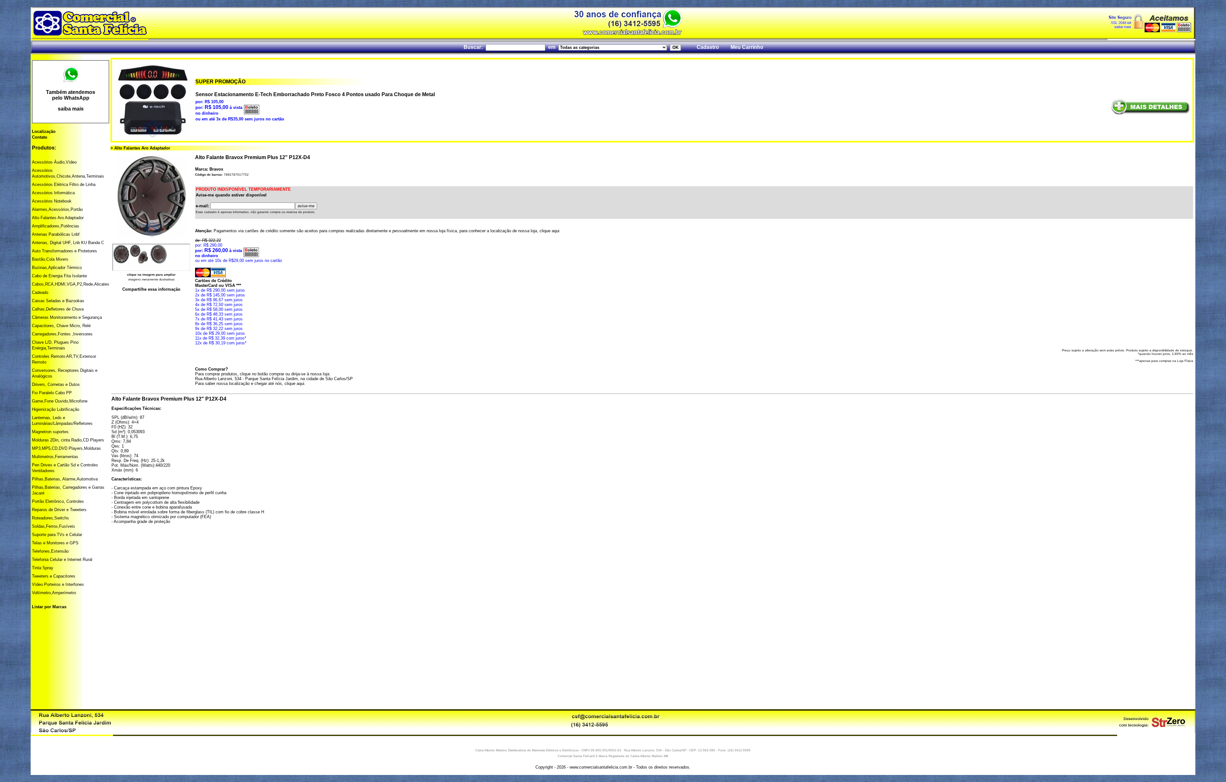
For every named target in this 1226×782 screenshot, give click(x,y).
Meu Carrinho (746, 47)
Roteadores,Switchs (50, 518)
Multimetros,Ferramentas (55, 456)
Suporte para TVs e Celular (57, 534)
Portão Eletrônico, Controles (58, 501)
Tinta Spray (42, 567)
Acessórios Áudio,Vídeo (54, 162)
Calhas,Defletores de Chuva (58, 309)
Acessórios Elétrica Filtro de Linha (63, 184)
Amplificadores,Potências (55, 226)
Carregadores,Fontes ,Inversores (62, 334)
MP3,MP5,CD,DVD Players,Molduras (66, 448)
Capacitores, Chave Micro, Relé (61, 325)
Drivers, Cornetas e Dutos (56, 384)
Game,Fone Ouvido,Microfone (59, 401)
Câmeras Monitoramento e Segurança (67, 317)
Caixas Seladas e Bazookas (58, 300)
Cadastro (708, 47)
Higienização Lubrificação (55, 409)
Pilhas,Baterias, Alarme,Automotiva (65, 479)
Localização (44, 131)
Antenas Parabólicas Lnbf (55, 234)
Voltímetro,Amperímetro (54, 592)
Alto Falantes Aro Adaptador (58, 217)
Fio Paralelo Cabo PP (52, 392)
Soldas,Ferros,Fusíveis (53, 526)
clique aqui (549, 230)
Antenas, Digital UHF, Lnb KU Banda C (68, 242)
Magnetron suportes (50, 431)
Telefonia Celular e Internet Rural (62, 559)
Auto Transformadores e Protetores (64, 251)
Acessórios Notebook (52, 201)
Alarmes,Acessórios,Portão (57, 209)
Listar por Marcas (49, 606)
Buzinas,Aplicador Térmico (57, 267)
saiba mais (71, 108)
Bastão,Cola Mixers (50, 259)
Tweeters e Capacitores (53, 576)
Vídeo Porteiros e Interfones (58, 584)
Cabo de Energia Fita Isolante (59, 275)
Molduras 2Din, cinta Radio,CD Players (68, 440)
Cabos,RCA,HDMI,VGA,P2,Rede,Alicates (70, 284)
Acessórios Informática (53, 192)
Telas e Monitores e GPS (55, 542)
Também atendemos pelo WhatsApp (70, 95)
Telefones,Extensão (50, 551)
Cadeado (40, 292)
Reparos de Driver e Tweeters (59, 509)
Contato (39, 137)
